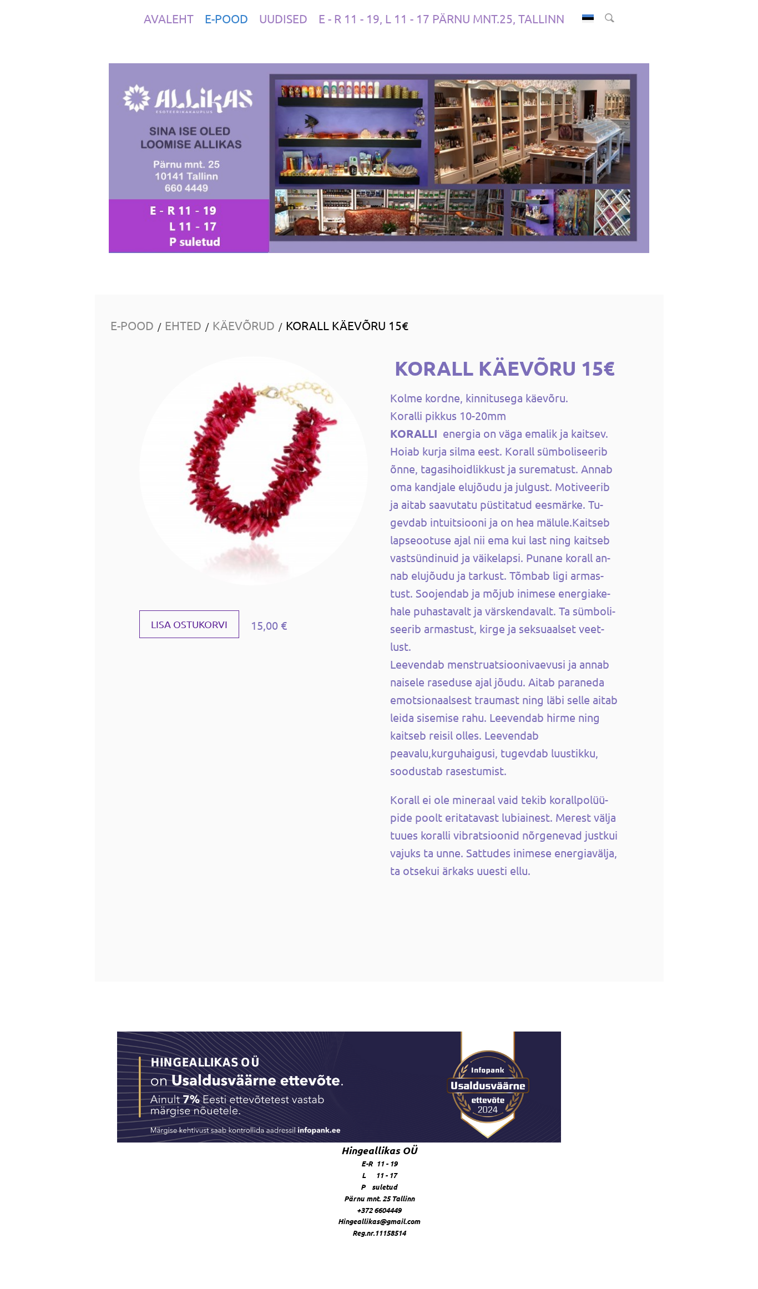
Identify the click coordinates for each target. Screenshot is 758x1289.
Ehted (183, 325)
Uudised (283, 18)
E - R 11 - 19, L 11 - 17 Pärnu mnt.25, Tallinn (441, 18)
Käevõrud (244, 325)
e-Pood (226, 18)
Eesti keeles (588, 19)
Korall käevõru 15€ (347, 325)
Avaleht (169, 18)
